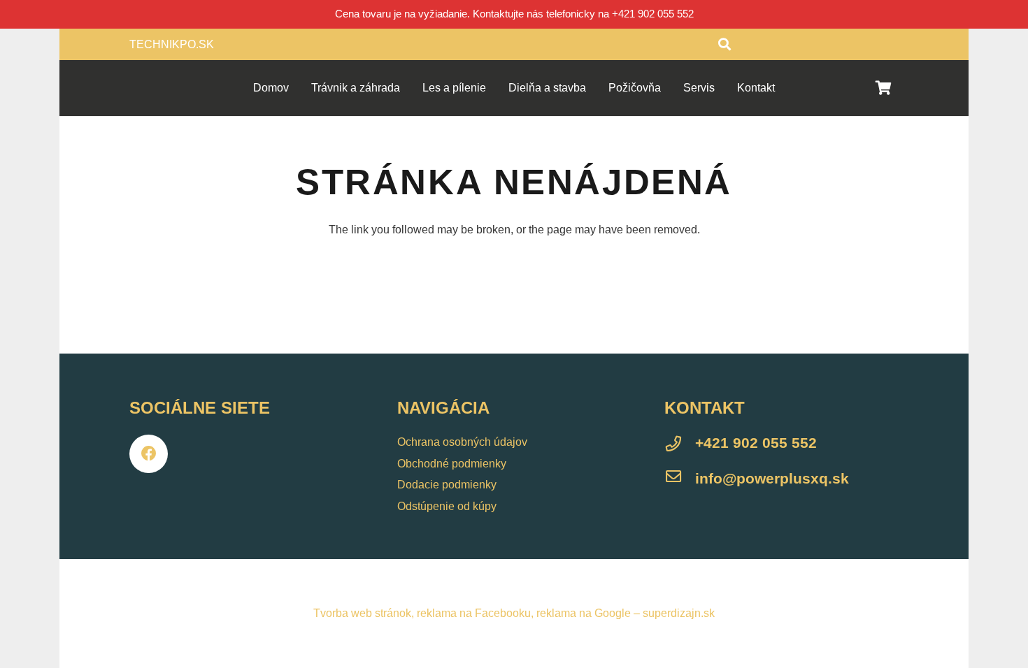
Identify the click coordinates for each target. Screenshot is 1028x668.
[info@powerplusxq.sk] (679, 478)
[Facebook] (148, 454)
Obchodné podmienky (451, 464)
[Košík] (883, 88)
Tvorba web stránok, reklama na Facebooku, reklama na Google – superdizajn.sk (514, 613)
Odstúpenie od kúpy (447, 506)
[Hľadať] (724, 44)
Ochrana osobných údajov (462, 442)
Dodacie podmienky (447, 485)
